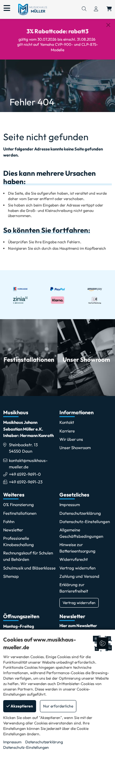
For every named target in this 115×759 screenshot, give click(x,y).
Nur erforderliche (58, 706)
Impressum (12, 741)
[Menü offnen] (7, 8)
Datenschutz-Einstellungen (26, 747)
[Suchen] (84, 9)
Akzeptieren (21, 706)
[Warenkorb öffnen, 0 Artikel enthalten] (109, 9)
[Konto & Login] (96, 9)
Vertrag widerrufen (79, 602)
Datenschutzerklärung (44, 741)
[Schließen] (108, 25)
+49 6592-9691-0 (25, 474)
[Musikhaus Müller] (32, 9)
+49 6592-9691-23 (25, 481)
